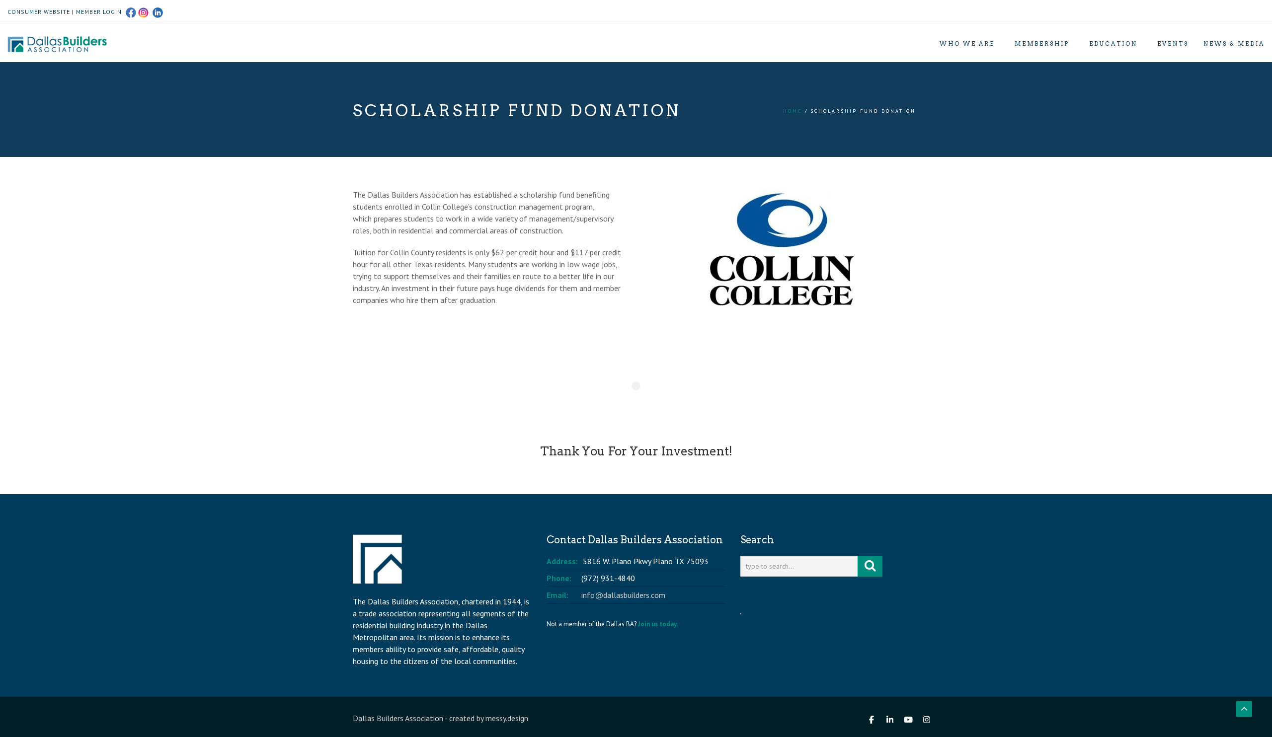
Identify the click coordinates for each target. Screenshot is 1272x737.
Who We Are (967, 43)
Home (792, 111)
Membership (1042, 43)
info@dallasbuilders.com (623, 595)
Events (1173, 43)
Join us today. (658, 624)
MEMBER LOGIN (99, 11)
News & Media (1234, 43)
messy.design (506, 718)
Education (1113, 43)
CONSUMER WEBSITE (38, 11)
